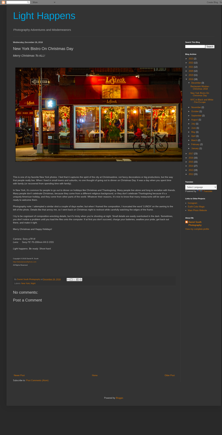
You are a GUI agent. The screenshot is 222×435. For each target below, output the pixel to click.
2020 (191, 71)
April (193, 136)
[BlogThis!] (71, 279)
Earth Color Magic (196, 206)
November (196, 107)
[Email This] (68, 279)
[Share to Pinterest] (80, 279)
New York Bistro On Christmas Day (199, 94)
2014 (191, 166)
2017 (191, 153)
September (196, 115)
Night (33, 283)
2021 (191, 67)
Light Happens (44, 15)
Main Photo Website (197, 210)
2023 (191, 58)
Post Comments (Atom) (37, 380)
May (193, 132)
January (195, 148)
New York (25, 283)
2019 (191, 75)
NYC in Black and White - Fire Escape (201, 101)
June (193, 128)
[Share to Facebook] (77, 279)
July (193, 124)
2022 (191, 62)
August (195, 119)
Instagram (192, 203)
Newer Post (19, 375)
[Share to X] (74, 279)
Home (95, 375)
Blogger (119, 398)
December (196, 83)
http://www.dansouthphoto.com (24, 262)
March (194, 140)
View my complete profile (197, 229)
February (195, 144)
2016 (191, 158)
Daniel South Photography (195, 223)
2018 (191, 79)
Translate (207, 191)
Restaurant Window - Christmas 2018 (200, 87)
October (195, 111)
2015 (191, 162)
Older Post (170, 375)
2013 (191, 170)
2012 (191, 174)
